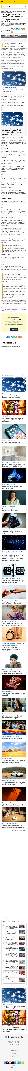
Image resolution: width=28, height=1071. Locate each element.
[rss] (23, 1063)
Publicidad (14, 1053)
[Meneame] (24, 29)
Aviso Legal (14, 1048)
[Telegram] (22, 29)
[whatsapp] (20, 1063)
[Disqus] (14, 852)
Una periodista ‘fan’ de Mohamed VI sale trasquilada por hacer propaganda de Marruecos (11, 932)
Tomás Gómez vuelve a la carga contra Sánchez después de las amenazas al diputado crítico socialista (12, 962)
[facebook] (5, 1063)
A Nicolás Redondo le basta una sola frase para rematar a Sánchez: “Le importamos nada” (11, 980)
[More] (12, 32)
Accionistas (14, 1056)
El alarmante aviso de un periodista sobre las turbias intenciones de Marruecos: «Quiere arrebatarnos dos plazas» (11, 974)
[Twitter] (14, 29)
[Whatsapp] (19, 29)
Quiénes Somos (14, 1055)
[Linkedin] (17, 29)
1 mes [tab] (13, 921)
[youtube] (10, 1063)
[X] (7, 1063)
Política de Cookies (14, 1052)
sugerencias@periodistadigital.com (14, 1045)
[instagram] (15, 1063)
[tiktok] (12, 1063)
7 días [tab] (8, 921)
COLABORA (14, 329)
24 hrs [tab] (4, 921)
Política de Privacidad (14, 1050)
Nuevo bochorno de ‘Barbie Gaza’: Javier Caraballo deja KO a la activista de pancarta (11, 967)
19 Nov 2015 (4, 30)
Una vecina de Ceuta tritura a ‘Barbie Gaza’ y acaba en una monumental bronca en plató (11, 943)
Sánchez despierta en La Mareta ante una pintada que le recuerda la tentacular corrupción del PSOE (11, 949)
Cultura (7, 6)
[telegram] (18, 1063)
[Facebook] (12, 29)
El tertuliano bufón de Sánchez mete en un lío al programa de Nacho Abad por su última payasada (11, 926)
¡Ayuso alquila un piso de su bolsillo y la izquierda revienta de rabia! (11, 938)
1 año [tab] (18, 921)
